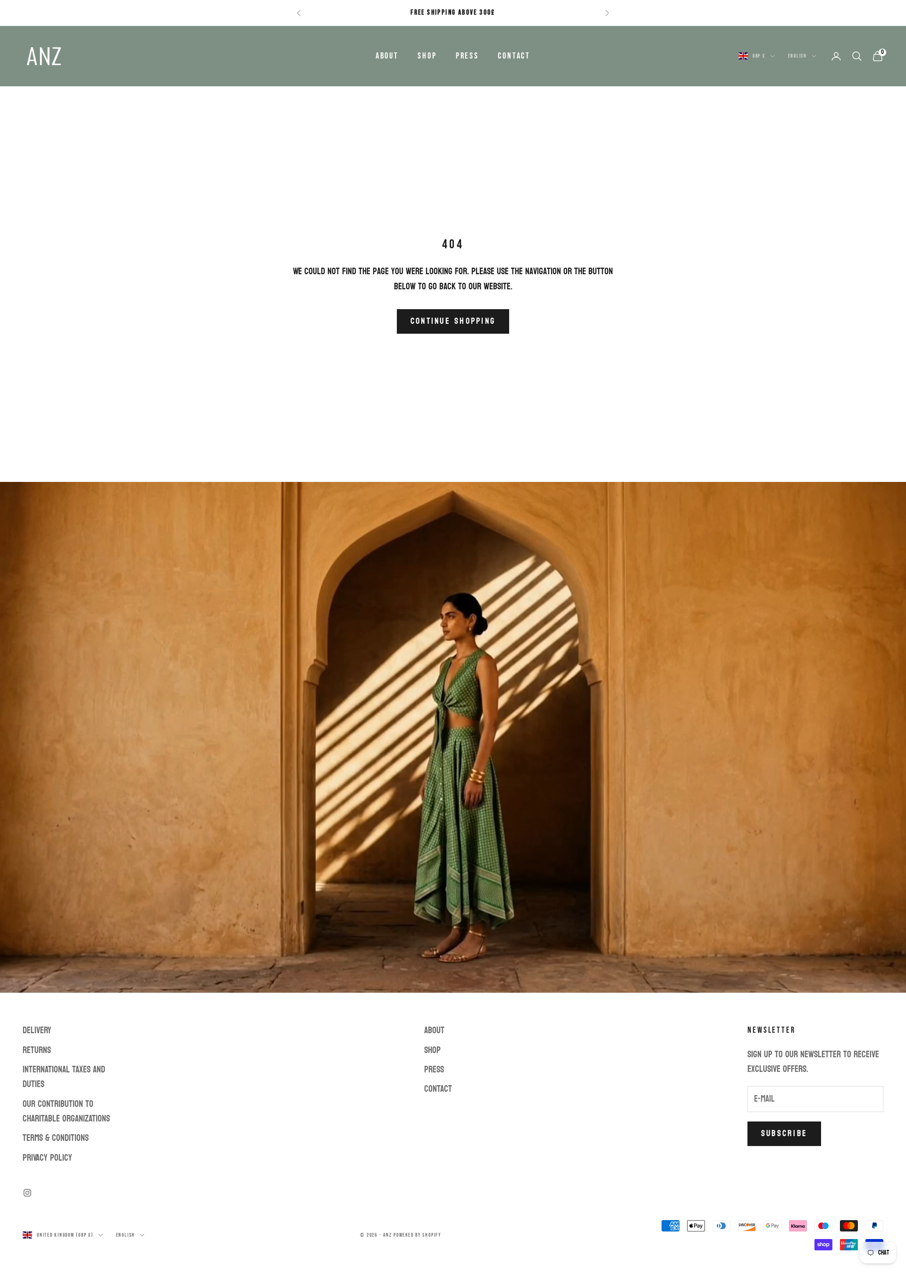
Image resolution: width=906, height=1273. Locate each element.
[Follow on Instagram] (27, 1192)
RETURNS (37, 1050)
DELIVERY (37, 1030)
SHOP (427, 56)
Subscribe (784, 1133)
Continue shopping (453, 321)
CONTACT (514, 56)
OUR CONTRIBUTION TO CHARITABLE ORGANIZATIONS (66, 1111)
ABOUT (387, 56)
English (797, 56)
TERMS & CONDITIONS (56, 1138)
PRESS (467, 56)
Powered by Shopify (417, 1235)
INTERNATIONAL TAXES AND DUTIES (64, 1077)
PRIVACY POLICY (47, 1158)
